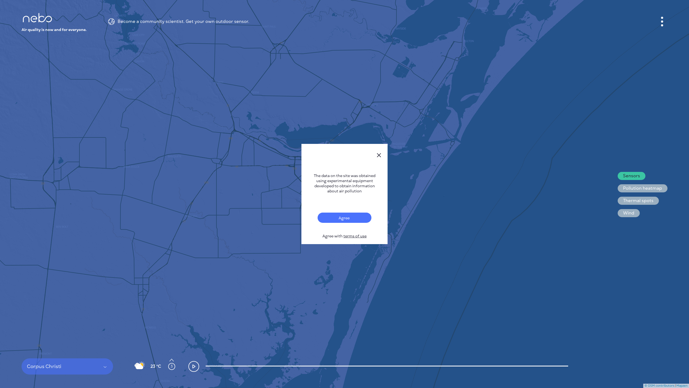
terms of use (355, 236)
